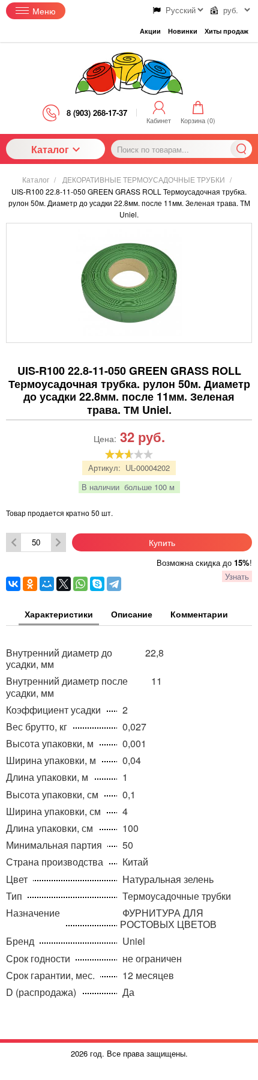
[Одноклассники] (30, 584)
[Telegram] (114, 584)
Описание (131, 614)
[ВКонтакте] (13, 584)
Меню (44, 11)
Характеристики (59, 614)
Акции (150, 30)
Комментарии (199, 614)
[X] (63, 584)
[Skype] (97, 584)
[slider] (129, 454)
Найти (241, 149)
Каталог (50, 149)
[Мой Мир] (47, 584)
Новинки (182, 30)
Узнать (237, 576)
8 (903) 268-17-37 (97, 112)
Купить (162, 542)
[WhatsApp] (80, 584)
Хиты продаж (226, 30)
